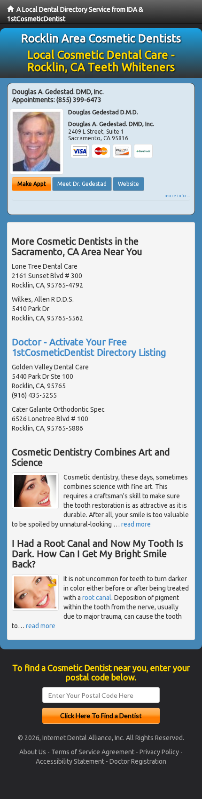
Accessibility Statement (70, 761)
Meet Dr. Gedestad (82, 184)
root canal (96, 597)
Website (128, 184)
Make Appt (31, 184)
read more (136, 524)
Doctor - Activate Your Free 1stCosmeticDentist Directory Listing (89, 347)
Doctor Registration (137, 761)
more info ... (177, 195)
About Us (32, 752)
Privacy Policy (159, 752)
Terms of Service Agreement (92, 752)
